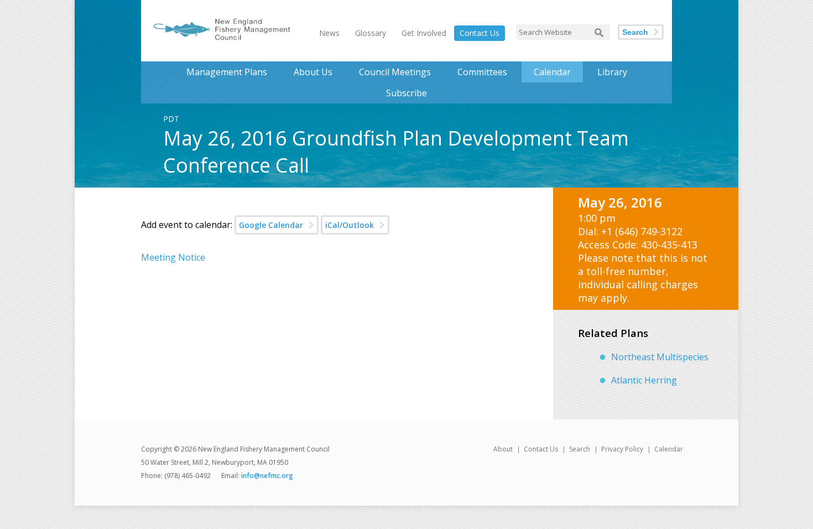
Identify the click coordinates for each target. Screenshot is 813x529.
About (503, 449)
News (329, 33)
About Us (313, 72)
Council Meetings (395, 72)
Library (612, 72)
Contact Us (479, 33)
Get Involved (424, 33)
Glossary (370, 33)
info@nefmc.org (267, 475)
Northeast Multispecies (659, 357)
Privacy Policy (622, 449)
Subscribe (406, 93)
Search (635, 32)
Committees (482, 72)
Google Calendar (271, 225)
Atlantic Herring (644, 380)
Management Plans (226, 72)
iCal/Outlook (349, 225)
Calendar (552, 72)
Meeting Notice (173, 257)
